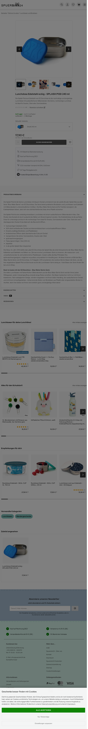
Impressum (71, 704)
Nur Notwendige (43, 717)
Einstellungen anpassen (43, 723)
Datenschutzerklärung (49, 704)
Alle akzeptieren (43, 710)
